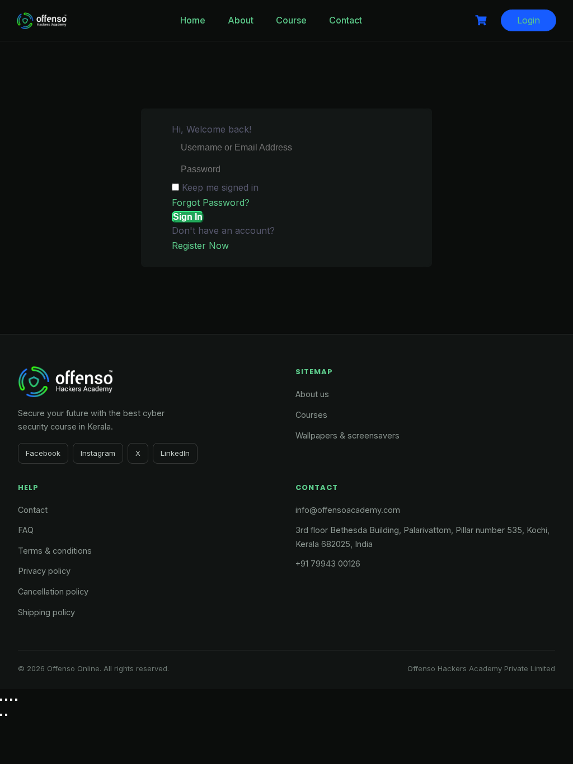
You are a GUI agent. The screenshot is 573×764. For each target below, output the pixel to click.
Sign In (188, 216)
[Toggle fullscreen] (6, 700)
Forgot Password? (211, 202)
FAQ (26, 530)
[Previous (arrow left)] (1, 715)
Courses (311, 414)
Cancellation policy (53, 591)
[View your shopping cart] (482, 20)
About (240, 20)
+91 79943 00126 (327, 563)
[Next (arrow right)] (6, 715)
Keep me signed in (220, 187)
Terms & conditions (55, 550)
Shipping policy (46, 612)
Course (291, 20)
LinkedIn (175, 453)
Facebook (43, 453)
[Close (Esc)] (16, 700)
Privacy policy (44, 571)
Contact (345, 20)
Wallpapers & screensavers (347, 435)
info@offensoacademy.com (347, 510)
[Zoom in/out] (1, 700)
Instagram (98, 453)
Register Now (200, 245)
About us (312, 394)
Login (528, 20)
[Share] (11, 700)
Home (192, 20)
